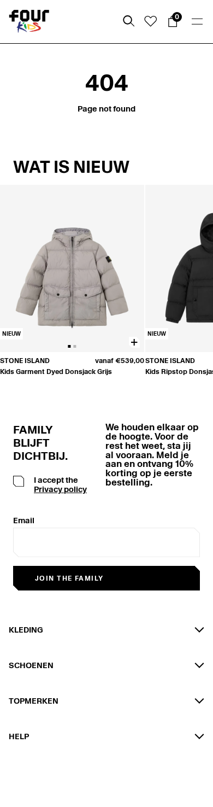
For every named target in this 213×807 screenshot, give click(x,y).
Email (23, 520)
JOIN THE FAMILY (69, 578)
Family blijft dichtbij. (36, 443)
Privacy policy (60, 489)
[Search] (128, 21)
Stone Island (25, 360)
